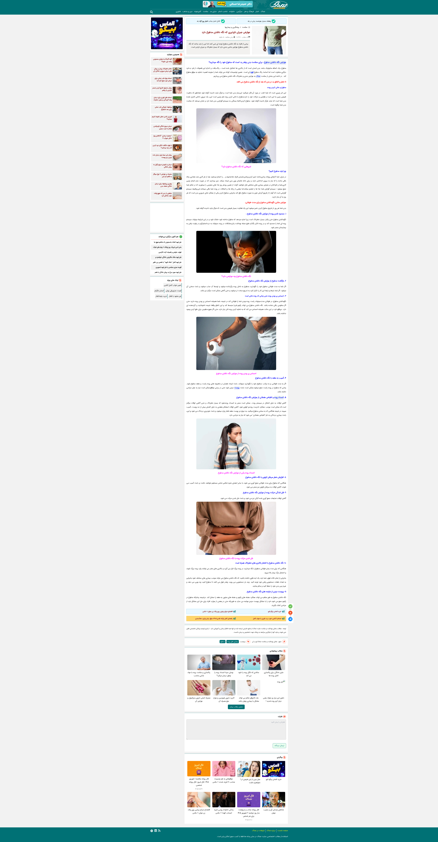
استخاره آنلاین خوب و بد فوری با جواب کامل (267, 618)
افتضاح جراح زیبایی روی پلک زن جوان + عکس (218, 611)
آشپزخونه (197, 11)
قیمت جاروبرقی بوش (173, 290)
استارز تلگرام (159, 290)
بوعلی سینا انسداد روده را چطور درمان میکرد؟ (223, 674)
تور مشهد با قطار (175, 296)
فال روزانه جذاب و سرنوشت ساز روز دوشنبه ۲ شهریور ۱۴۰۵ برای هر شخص (249, 813)
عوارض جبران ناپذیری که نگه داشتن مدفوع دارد (226, 32)
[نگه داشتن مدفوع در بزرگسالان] (236, 343)
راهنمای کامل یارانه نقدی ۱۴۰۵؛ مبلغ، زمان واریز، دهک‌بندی (214, 618)
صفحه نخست (282, 830)
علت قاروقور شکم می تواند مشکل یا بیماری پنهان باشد (249, 699)
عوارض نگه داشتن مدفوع (275, 62)
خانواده (232, 11)
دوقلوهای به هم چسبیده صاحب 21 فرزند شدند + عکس (224, 780)
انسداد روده (279, 397)
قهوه (251, 72)
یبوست (237, 387)
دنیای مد (213, 11)
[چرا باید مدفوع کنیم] (236, 252)
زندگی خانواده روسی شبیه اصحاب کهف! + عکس (223, 811)
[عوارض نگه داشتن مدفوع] (236, 135)
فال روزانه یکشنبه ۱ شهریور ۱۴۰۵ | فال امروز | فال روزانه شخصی (199, 782)
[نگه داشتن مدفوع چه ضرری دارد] (236, 528)
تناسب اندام (222, 11)
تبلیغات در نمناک (258, 830)
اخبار (257, 11)
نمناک (263, 11)
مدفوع (222, 641)
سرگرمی (239, 11)
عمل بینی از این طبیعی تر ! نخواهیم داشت (250, 781)
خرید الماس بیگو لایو (274, 611)
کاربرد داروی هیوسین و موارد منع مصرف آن (223, 699)
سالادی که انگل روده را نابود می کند (248, 674)
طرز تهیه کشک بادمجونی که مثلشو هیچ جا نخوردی (167, 242)
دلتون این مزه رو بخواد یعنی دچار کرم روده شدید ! (273, 699)
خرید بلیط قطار (161, 296)
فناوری (178, 11)
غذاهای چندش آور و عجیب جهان (273, 811)
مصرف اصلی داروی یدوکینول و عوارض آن (198, 699)
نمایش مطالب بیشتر (236, 707)
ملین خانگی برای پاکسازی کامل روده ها (273, 674)
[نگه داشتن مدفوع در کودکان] (236, 443)
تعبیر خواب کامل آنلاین (172, 285)
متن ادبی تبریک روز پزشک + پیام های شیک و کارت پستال (167, 247)
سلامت (205, 11)
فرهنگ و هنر (249, 11)
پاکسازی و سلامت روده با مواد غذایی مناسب (199, 674)
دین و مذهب (187, 11)
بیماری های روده (232, 641)
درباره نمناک (271, 830)
